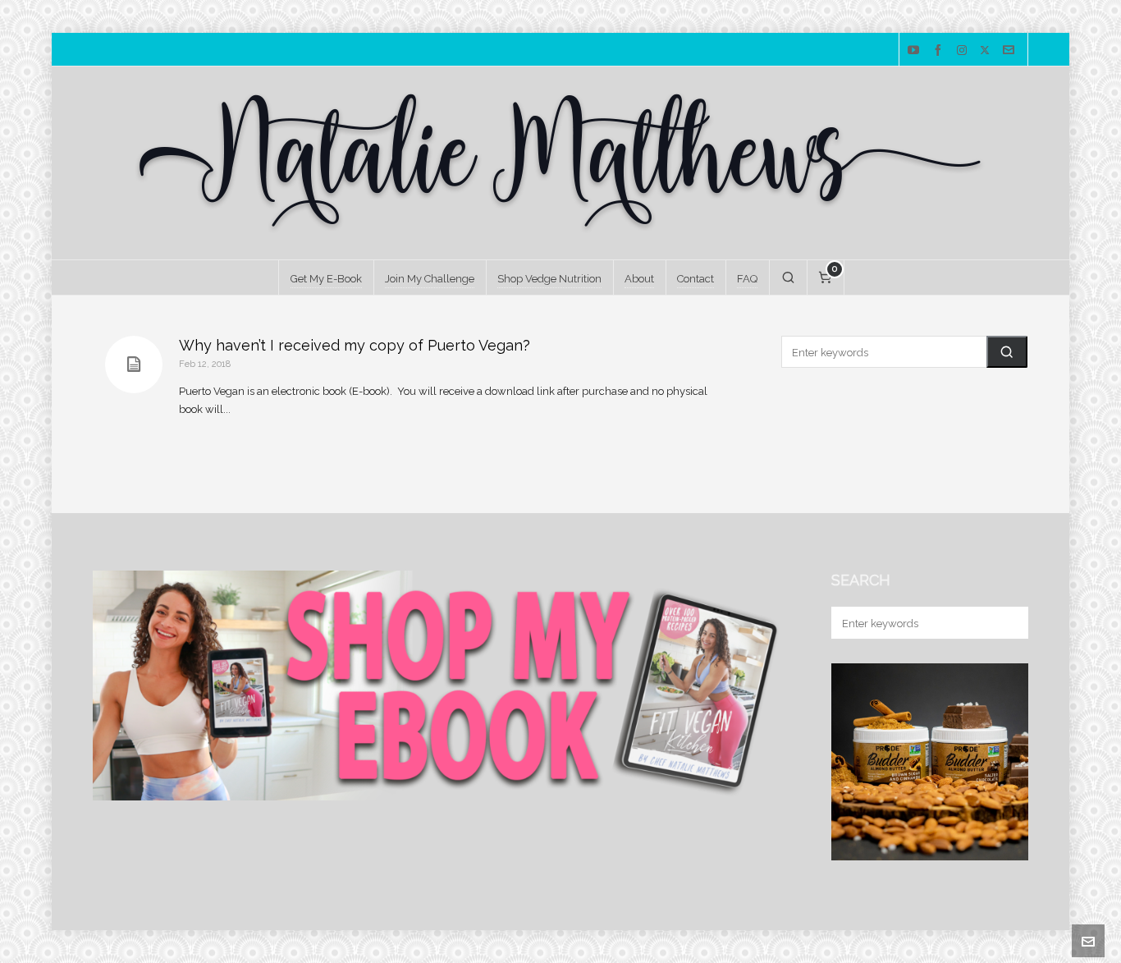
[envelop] (1011, 50)
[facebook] (940, 50)
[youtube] (916, 50)
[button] (1006, 352)
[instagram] (964, 50)
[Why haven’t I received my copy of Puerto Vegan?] (133, 364)
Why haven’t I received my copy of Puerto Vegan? (354, 345)
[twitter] (987, 50)
